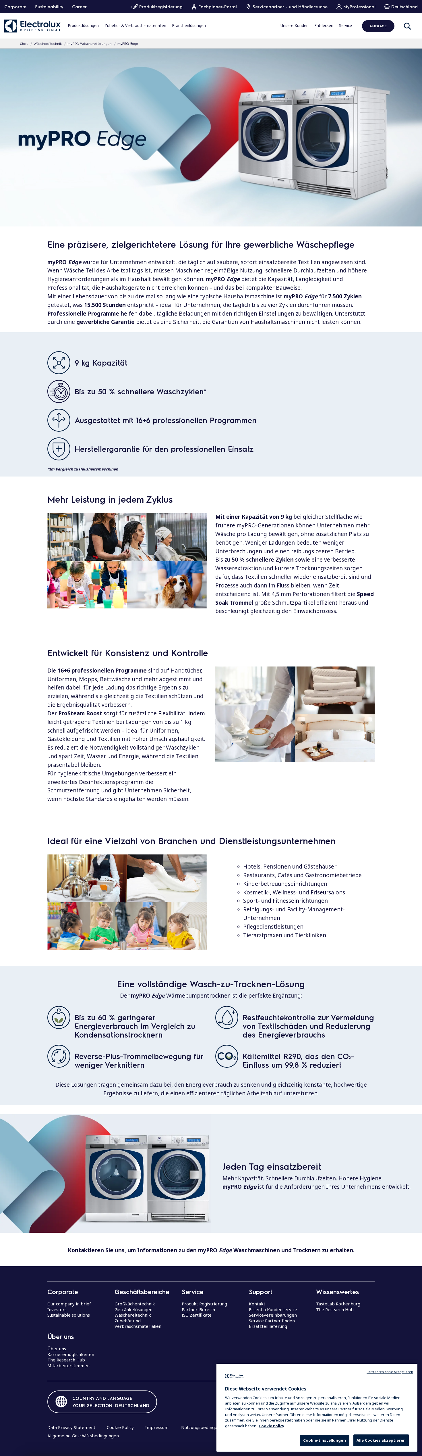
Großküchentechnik (135, 1304)
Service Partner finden (272, 1321)
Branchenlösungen (189, 25)
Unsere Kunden (294, 25)
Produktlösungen (83, 25)
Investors (57, 1309)
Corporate (15, 6)
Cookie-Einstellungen (324, 1440)
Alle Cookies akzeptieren (381, 1440)
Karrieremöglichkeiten (70, 1354)
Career (79, 6)
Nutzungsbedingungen (204, 1427)
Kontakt (257, 1304)
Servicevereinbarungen (273, 1315)
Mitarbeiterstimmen (68, 1365)
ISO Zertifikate (197, 1315)
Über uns (56, 1348)
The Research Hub (66, 1360)
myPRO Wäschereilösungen (89, 43)
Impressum (157, 1427)
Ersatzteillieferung (268, 1326)
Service (345, 25)
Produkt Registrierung (204, 1304)
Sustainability (49, 6)
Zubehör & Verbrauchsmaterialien (135, 25)
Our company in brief (69, 1304)
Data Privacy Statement (71, 1427)
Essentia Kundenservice (273, 1309)
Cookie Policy (120, 1427)
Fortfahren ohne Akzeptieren (390, 1371)
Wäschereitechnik (48, 43)
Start (24, 43)
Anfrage (378, 26)
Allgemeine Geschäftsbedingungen (83, 1435)
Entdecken (323, 25)
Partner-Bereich (198, 1309)
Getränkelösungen (133, 1309)
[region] (316, 1408)
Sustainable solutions (68, 1315)
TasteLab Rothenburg (338, 1304)
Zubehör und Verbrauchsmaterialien (138, 1323)
